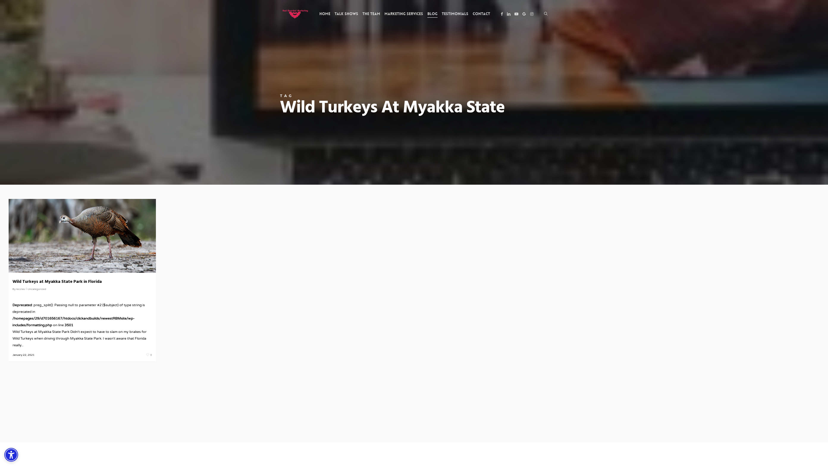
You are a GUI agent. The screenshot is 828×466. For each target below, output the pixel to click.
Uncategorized (37, 289)
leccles (20, 289)
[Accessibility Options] (11, 455)
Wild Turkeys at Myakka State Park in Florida (57, 281)
